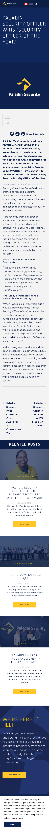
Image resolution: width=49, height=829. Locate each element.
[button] (44, 3)
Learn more (17, 818)
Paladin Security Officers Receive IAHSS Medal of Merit (37, 414)
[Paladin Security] (13, 4)
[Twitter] (17, 134)
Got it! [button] (12, 825)
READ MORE (24, 524)
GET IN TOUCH (14, 775)
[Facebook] (12, 134)
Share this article (35, 134)
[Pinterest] (23, 134)
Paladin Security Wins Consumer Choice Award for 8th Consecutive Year (13, 418)
